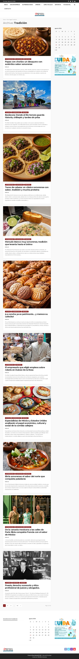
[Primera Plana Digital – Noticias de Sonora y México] (8, 649)
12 (65, 39)
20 (68, 42)
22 (74, 42)
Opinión (37, 4)
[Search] (74, 5)
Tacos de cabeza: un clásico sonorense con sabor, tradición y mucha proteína (27, 188)
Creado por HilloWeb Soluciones (39, 657)
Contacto (7, 8)
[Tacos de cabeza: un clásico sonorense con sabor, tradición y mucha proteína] (27, 157)
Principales (27, 59)
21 (71, 42)
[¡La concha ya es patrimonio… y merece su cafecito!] (27, 284)
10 (17, 605)
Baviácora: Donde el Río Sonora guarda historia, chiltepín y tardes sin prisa (24, 116)
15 (74, 39)
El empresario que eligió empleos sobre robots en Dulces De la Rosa (25, 368)
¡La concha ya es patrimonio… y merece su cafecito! (26, 315)
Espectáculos (48, 4)
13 (68, 39)
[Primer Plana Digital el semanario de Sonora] (39, 14)
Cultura (8, 112)
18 (62, 42)
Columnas (8, 582)
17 (59, 42)
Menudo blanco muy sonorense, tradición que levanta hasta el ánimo (26, 243)
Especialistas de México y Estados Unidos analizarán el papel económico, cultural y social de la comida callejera (26, 423)
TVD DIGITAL (67, 4)
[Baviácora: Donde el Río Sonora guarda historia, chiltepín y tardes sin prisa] (27, 95)
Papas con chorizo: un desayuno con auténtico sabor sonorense (23, 62)
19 (65, 42)
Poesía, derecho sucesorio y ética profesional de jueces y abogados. (22, 586)
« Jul (56, 50)
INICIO (6, 4)
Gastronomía (19, 59)
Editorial (7, 67)
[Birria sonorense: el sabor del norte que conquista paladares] (27, 456)
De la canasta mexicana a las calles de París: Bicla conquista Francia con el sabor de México (26, 532)
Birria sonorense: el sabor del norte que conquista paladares (25, 477)
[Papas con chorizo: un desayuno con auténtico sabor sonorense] (27, 41)
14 (71, 39)
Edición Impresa (15, 4)
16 (56, 42)
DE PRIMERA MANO (27, 4)
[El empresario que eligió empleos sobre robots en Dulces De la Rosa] (27, 347)
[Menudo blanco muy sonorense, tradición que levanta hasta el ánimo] (27, 221)
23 (56, 45)
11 (62, 39)
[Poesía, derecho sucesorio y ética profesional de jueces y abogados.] (27, 565)
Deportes (58, 4)
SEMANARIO (23, 582)
